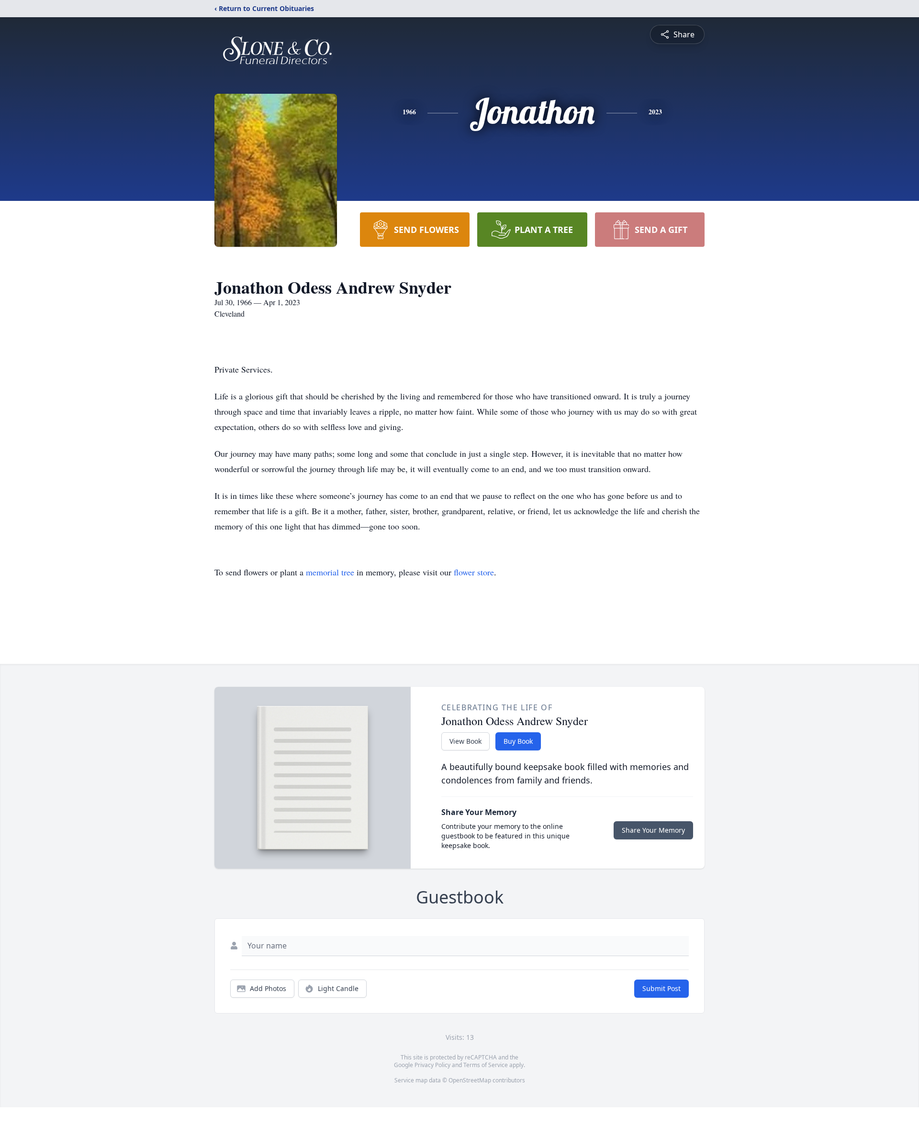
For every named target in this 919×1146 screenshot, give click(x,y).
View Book (465, 741)
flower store (474, 572)
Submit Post (661, 988)
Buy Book (518, 741)
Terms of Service (485, 1065)
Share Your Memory (653, 830)
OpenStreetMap (469, 1080)
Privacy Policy (432, 1065)
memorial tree (330, 572)
